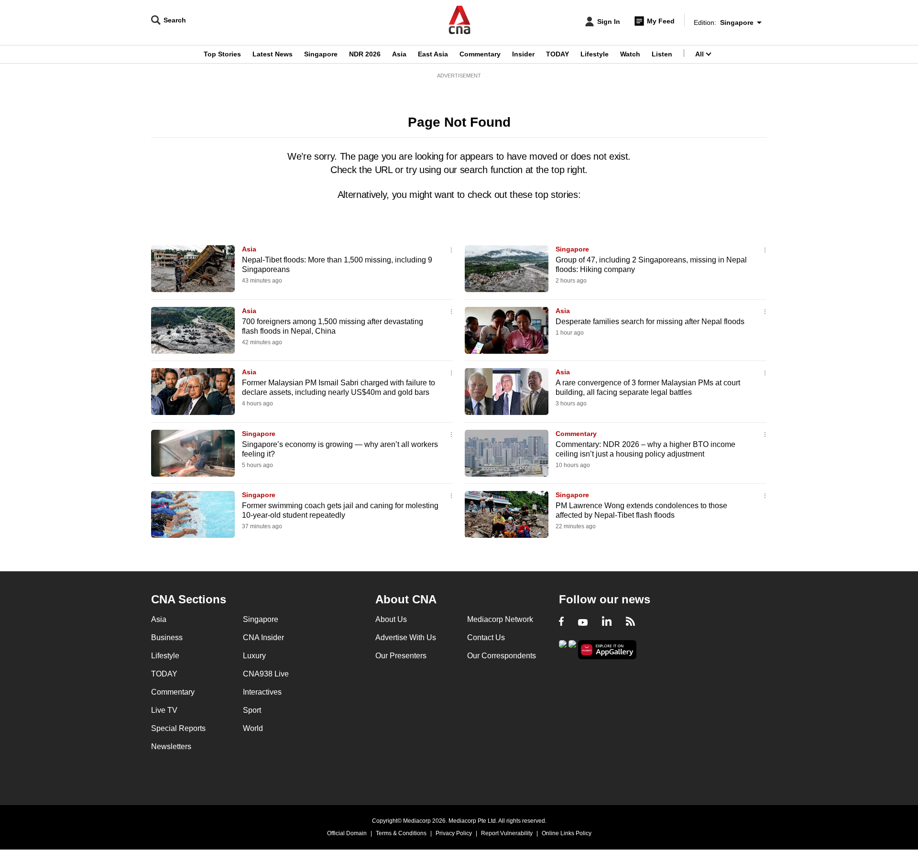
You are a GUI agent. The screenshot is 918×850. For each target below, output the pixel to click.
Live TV (164, 710)
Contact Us (486, 637)
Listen (662, 54)
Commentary (480, 54)
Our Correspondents (501, 656)
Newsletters (171, 746)
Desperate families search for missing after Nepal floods (650, 321)
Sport (252, 710)
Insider (523, 54)
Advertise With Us (405, 637)
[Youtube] (583, 622)
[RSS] (630, 622)
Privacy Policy (454, 833)
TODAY (557, 54)
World (253, 728)
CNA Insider (263, 637)
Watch (630, 54)
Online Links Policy (566, 833)
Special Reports (178, 728)
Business (167, 637)
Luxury (254, 656)
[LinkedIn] (607, 622)
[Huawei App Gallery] (607, 650)
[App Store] (572, 649)
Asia (399, 54)
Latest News (272, 54)
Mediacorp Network (500, 619)
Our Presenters (400, 656)
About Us (391, 619)
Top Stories (222, 54)
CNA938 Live (266, 674)
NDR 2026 (365, 54)
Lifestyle (594, 54)
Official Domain (347, 833)
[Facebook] (561, 622)
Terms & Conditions (401, 833)
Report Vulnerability (507, 833)
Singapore (321, 54)
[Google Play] (563, 649)
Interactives (262, 692)
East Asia (433, 54)
